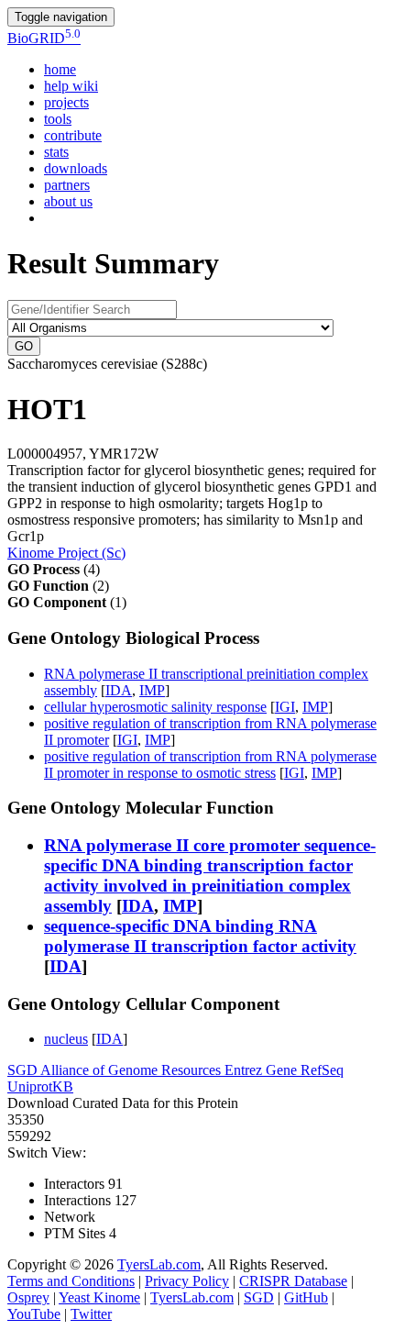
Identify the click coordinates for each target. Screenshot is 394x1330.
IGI (285, 707)
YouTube (33, 1314)
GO (24, 346)
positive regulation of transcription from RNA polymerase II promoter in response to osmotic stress (210, 764)
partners (67, 185)
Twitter (91, 1314)
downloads (75, 168)
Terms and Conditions (71, 1281)
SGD (23, 1070)
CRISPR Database (293, 1281)
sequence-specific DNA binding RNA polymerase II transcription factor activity (200, 936)
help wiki (71, 86)
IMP (152, 690)
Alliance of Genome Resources (132, 1070)
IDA (118, 690)
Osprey (28, 1297)
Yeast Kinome (99, 1297)
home (60, 69)
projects (66, 102)
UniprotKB (40, 1086)
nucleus (66, 1039)
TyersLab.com (159, 1264)
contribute (73, 135)
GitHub (306, 1297)
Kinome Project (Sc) (66, 552)
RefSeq (322, 1070)
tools (57, 119)
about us (68, 201)
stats (56, 152)
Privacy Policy (187, 1281)
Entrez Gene (262, 1070)
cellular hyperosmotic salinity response (155, 707)
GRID (44, 38)
